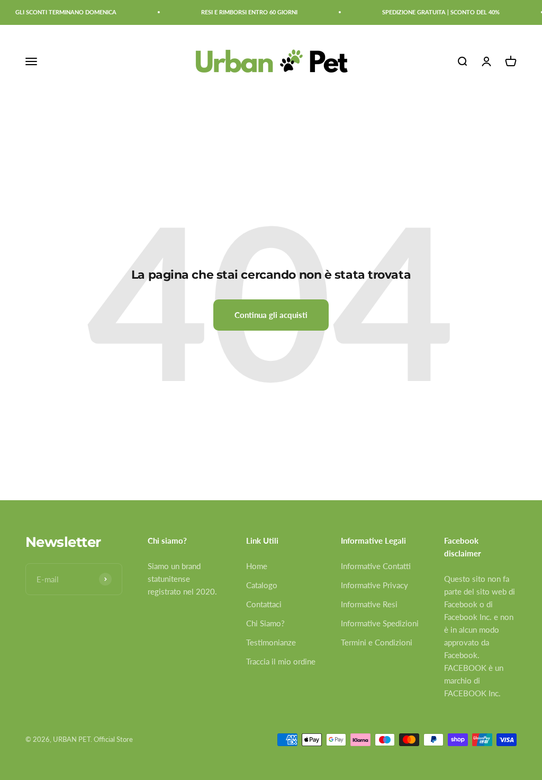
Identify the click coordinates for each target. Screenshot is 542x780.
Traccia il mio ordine (280, 661)
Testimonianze (271, 642)
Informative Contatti (376, 566)
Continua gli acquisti (271, 315)
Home (256, 566)
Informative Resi (369, 604)
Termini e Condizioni (376, 642)
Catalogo (261, 585)
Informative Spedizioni (380, 623)
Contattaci (264, 604)
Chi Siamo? (265, 623)
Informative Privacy (374, 585)
